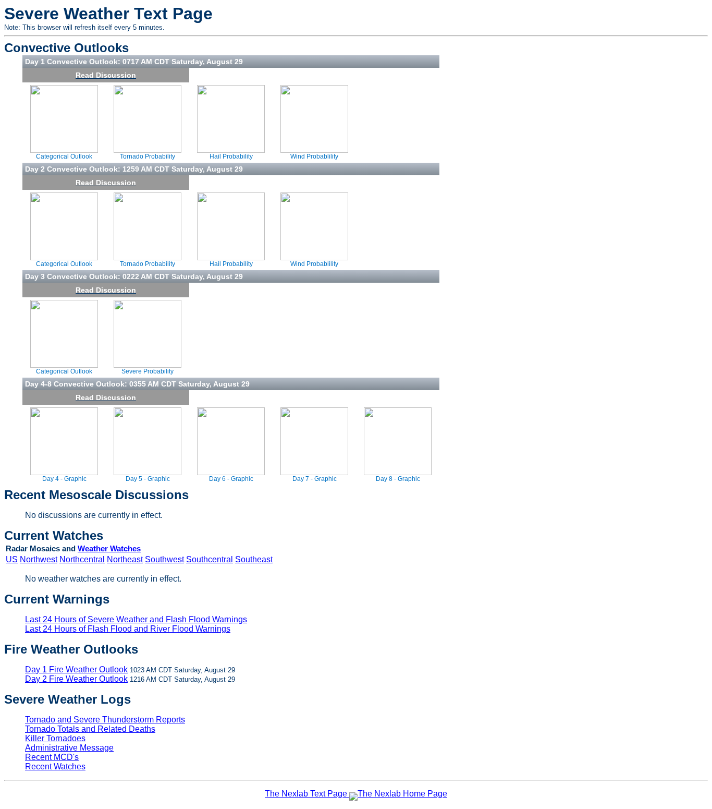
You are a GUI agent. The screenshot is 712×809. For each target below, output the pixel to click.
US (12, 559)
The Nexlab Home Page (402, 793)
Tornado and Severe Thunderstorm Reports (105, 719)
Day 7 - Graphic (314, 478)
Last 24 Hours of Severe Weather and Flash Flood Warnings (136, 619)
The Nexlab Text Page (306, 793)
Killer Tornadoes (55, 738)
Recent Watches (55, 766)
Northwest (38, 559)
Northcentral (82, 559)
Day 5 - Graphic (148, 478)
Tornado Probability (147, 156)
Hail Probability (231, 156)
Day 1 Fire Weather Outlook (76, 669)
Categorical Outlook (64, 156)
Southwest (164, 559)
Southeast (254, 559)
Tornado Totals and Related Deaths (90, 729)
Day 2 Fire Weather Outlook (76, 678)
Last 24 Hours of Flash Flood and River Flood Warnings (127, 628)
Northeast (125, 559)
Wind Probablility (314, 156)
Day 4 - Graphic (64, 478)
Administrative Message (69, 747)
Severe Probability (147, 371)
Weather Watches (109, 549)
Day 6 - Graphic (231, 478)
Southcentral (209, 559)
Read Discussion (106, 75)
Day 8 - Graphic (398, 478)
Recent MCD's (52, 757)
